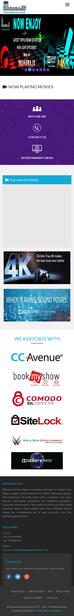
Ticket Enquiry (17, 591)
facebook (9, 576)
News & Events (36, 591)
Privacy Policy (63, 591)
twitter (17, 576)
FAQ (50, 591)
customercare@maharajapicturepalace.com (26, 549)
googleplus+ (26, 576)
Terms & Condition (32, 597)
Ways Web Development (49, 610)
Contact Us (52, 597)
